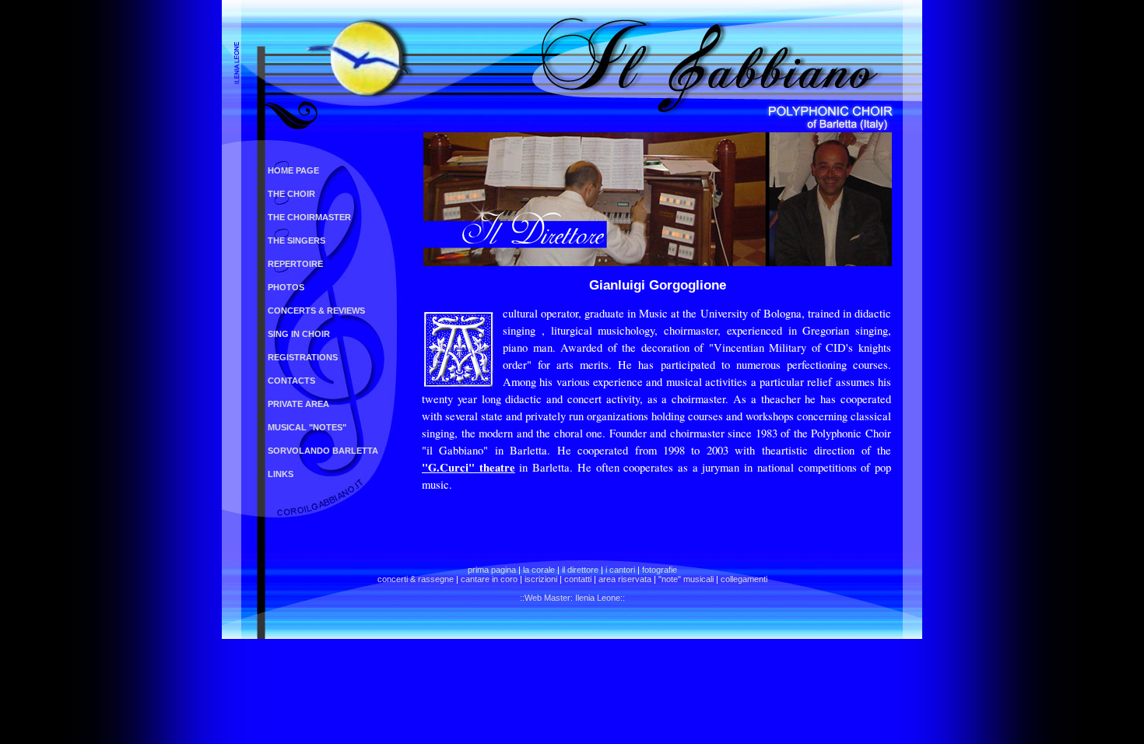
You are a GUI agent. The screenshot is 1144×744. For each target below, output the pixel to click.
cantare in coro (489, 579)
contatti (577, 579)
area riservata (624, 579)
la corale (539, 569)
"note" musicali (686, 579)
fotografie (659, 569)
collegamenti (744, 579)
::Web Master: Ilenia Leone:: (572, 597)
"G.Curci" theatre (468, 467)
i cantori (620, 569)
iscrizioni (541, 579)
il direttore (580, 569)
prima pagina (492, 569)
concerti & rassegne (415, 579)
